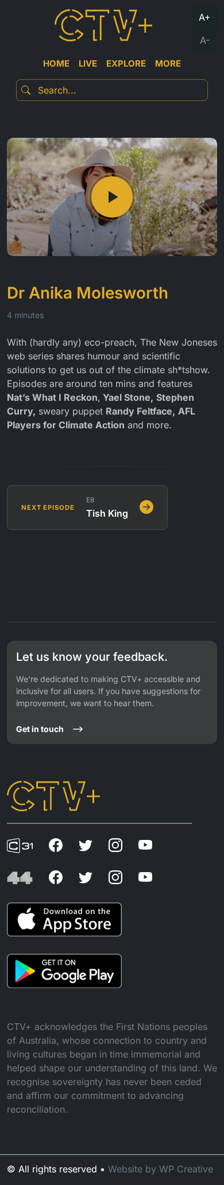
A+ (205, 17)
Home (56, 63)
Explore (126, 63)
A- (205, 40)
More (168, 63)
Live (88, 63)
